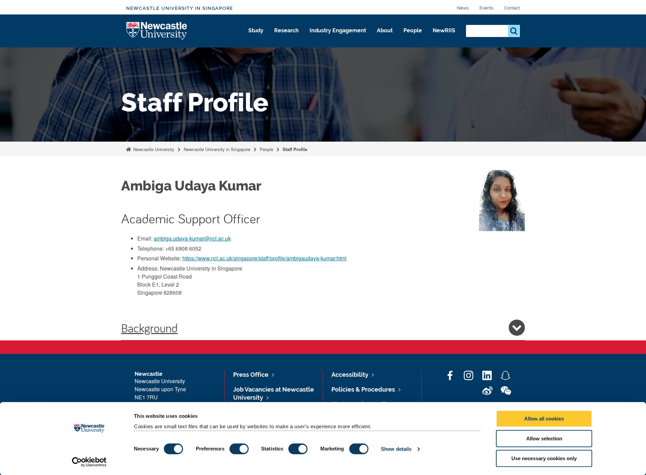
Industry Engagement (338, 30)
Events (486, 7)
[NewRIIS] (444, 37)
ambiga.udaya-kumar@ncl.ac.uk (192, 238)
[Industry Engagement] (338, 37)
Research (286, 30)
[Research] (286, 37)
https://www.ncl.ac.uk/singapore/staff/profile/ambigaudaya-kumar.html (264, 258)
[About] (385, 37)
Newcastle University (153, 149)
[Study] (255, 37)
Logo (157, 31)
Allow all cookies (544, 419)
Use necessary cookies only (544, 458)
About (385, 30)
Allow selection (544, 438)
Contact (512, 7)
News (463, 7)
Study (255, 30)
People (412, 30)
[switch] (239, 448)
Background (149, 327)
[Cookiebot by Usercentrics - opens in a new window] (89, 462)
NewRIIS (444, 30)
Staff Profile (295, 149)
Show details (396, 449)
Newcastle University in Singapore (179, 8)
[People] (412, 37)
